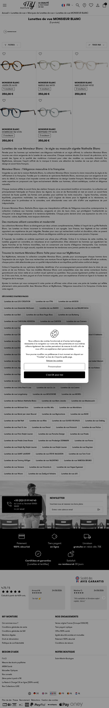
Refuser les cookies (54, 361)
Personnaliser (54, 367)
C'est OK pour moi (54, 375)
